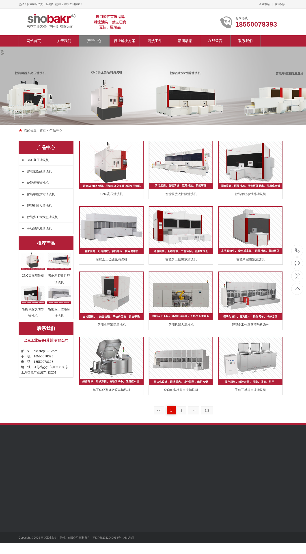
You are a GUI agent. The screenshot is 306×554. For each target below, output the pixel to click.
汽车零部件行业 (92, 501)
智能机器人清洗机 (39, 205)
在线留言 (280, 4)
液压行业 (87, 535)
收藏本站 (264, 4)
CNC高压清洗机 (38, 160)
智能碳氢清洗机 (38, 183)
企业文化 (25, 495)
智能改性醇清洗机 (39, 171)
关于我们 (64, 41)
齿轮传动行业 (90, 515)
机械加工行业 (90, 522)
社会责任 (25, 501)
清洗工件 (155, 41)
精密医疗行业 (90, 548)
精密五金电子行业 (93, 542)
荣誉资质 (25, 508)
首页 (43, 130)
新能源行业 (89, 488)
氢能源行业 (89, 495)
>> (193, 410)
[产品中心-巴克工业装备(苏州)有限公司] (77, 22)
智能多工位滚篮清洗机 (42, 217)
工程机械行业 (90, 528)
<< (159, 410)
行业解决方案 (124, 41)
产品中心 (94, 41)
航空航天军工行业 (93, 508)
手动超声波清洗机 (39, 228)
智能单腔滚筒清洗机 (41, 194)
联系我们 (245, 41)
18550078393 (297, 251)
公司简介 (25, 488)
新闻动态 (185, 41)
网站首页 (34, 41)
